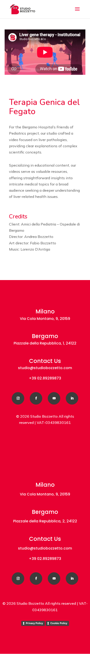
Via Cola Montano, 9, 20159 (45, 318)
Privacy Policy (34, 623)
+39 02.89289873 (45, 378)
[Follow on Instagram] (18, 398)
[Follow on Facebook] (36, 398)
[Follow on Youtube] (54, 398)
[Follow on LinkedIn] (72, 398)
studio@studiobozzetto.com (45, 367)
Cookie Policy (58, 623)
